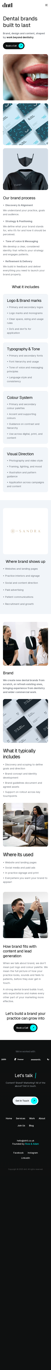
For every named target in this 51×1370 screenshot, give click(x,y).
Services (20, 1118)
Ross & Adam (32, 1144)
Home (9, 1118)
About (42, 1118)
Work (32, 1118)
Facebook (18, 1152)
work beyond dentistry (20, 37)
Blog (31, 1125)
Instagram (33, 1152)
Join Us (21, 1125)
